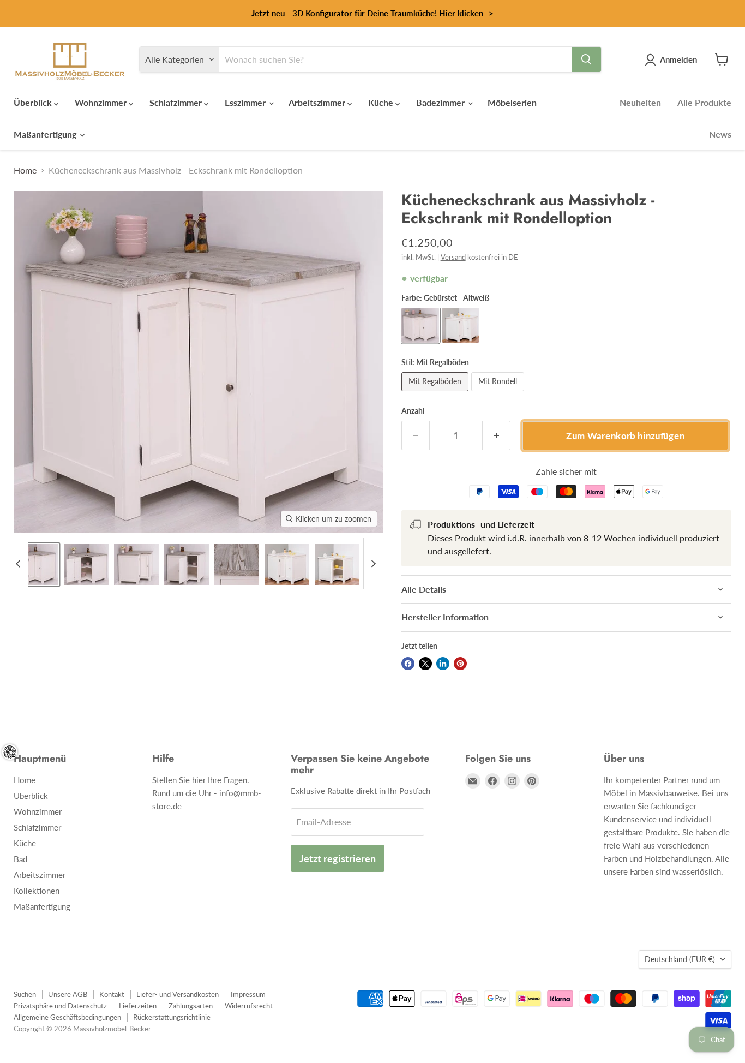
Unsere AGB (67, 994)
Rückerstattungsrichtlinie (172, 1017)
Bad (20, 859)
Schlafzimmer (176, 102)
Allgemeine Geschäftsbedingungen (67, 1017)
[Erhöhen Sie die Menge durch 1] (496, 436)
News (720, 134)
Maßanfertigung (46, 134)
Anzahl (412, 411)
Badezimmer (441, 102)
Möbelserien (512, 102)
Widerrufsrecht (249, 1005)
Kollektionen (36, 890)
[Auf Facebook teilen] (407, 663)
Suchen (25, 994)
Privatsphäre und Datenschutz (60, 1005)
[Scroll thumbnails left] (19, 563)
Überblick (34, 102)
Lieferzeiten (138, 1005)
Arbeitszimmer (318, 102)
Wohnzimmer (102, 102)
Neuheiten (640, 102)
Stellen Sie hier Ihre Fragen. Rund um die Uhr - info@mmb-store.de (206, 793)
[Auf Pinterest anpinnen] (460, 663)
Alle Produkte (704, 102)
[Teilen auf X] (425, 663)
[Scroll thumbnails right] (372, 563)
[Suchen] (586, 59)
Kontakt (111, 994)
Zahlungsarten (191, 1005)
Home (25, 170)
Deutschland (680, 959)
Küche (381, 102)
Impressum (248, 994)
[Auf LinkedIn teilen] (442, 663)
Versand (453, 257)
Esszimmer (246, 102)
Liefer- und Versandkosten (177, 994)
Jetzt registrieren (337, 858)
